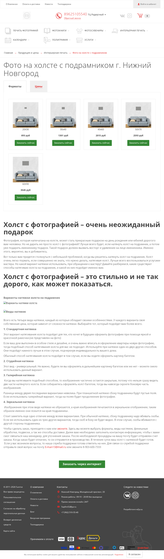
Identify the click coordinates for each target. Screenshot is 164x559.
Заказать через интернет (82, 464)
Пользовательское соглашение (12, 499)
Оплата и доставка (31, 4)
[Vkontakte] (121, 16)
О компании (36, 492)
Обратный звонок (72, 18)
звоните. (62, 428)
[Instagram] (129, 16)
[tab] (15, 86)
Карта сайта (9, 531)
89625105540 (76, 14)
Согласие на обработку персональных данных (14, 511)
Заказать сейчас (26, 142)
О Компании (12, 4)
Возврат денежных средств (12, 522)
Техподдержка (64, 4)
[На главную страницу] (26, 15)
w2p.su (139, 509)
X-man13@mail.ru (55, 447)
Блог (32, 511)
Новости (49, 4)
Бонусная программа (40, 518)
